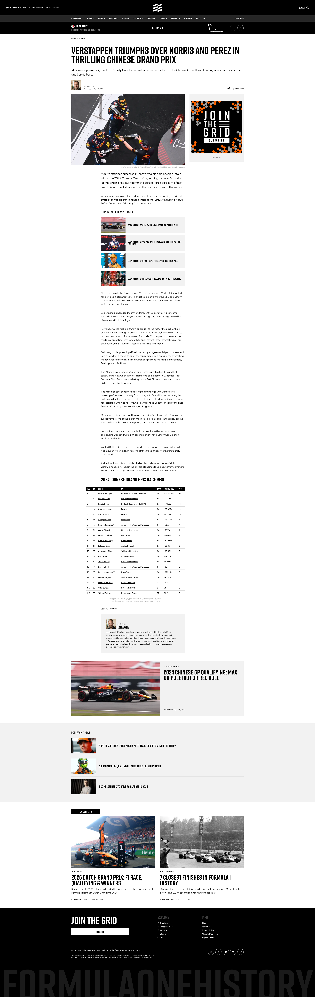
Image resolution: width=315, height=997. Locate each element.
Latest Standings (52, 7)
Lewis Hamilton (105, 535)
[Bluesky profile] (240, 952)
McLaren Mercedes (129, 498)
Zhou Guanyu (104, 561)
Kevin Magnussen (105, 572)
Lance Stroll (103, 567)
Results (200, 18)
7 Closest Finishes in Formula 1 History (195, 880)
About (204, 923)
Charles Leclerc (105, 509)
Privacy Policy (208, 930)
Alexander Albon (105, 551)
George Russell (104, 519)
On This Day (76, 18)
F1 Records (162, 930)
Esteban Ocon (104, 546)
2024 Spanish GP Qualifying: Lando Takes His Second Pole (129, 766)
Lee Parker (90, 86)
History (112, 18)
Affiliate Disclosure (210, 934)
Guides (125, 18)
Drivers (150, 18)
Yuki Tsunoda (103, 588)
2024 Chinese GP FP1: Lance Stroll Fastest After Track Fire (154, 278)
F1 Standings (163, 923)
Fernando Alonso (105, 525)
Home (73, 38)
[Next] (240, 28)
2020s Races (76, 871)
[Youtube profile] (233, 952)
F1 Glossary (162, 934)
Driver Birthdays (37, 7)
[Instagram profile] (211, 952)
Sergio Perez (103, 504)
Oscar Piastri (104, 530)
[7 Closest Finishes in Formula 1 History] (202, 842)
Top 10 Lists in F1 (167, 871)
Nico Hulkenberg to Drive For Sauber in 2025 (123, 787)
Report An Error (209, 937)
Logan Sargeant (105, 577)
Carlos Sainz (103, 514)
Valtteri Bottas (104, 593)
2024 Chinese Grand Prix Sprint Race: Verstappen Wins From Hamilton (154, 243)
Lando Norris (104, 498)
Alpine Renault (127, 546)
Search (302, 8)
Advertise (206, 926)
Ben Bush (169, 710)
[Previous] (233, 28)
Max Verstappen (105, 493)
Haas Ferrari (126, 540)
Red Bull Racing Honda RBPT (133, 493)
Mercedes (125, 519)
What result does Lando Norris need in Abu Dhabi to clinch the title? (137, 746)
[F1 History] (157, 8)
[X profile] (218, 952)
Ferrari (124, 509)
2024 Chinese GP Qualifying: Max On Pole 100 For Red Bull (153, 225)
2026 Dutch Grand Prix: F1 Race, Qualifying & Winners (106, 880)
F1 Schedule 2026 (165, 926)
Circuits (188, 18)
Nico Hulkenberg (105, 540)
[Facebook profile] (226, 952)
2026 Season (23, 7)
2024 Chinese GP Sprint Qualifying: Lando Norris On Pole (153, 260)
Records (137, 18)
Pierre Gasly (103, 556)
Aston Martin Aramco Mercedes (135, 525)
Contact (161, 937)
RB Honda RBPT (128, 582)
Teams (162, 18)
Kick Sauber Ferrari (129, 561)
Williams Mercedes (129, 551)
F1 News (90, 18)
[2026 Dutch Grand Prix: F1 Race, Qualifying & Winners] (113, 842)
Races (100, 18)
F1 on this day (138, 638)
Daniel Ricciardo (105, 582)
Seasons (175, 18)
